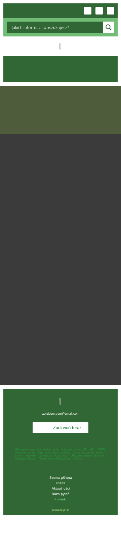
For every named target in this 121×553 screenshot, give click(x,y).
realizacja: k (60, 510)
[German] (34, 11)
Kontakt (60, 499)
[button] (60, 69)
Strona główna (60, 477)
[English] (23, 11)
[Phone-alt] (87, 11)
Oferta (61, 483)
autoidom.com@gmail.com (60, 413)
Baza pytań (61, 494)
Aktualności (61, 488)
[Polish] (11, 11)
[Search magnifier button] (108, 27)
